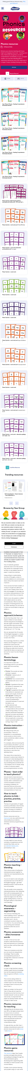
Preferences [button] (14, 538)
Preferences (14, 547)
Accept (14, 543)
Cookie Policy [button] (22, 533)
